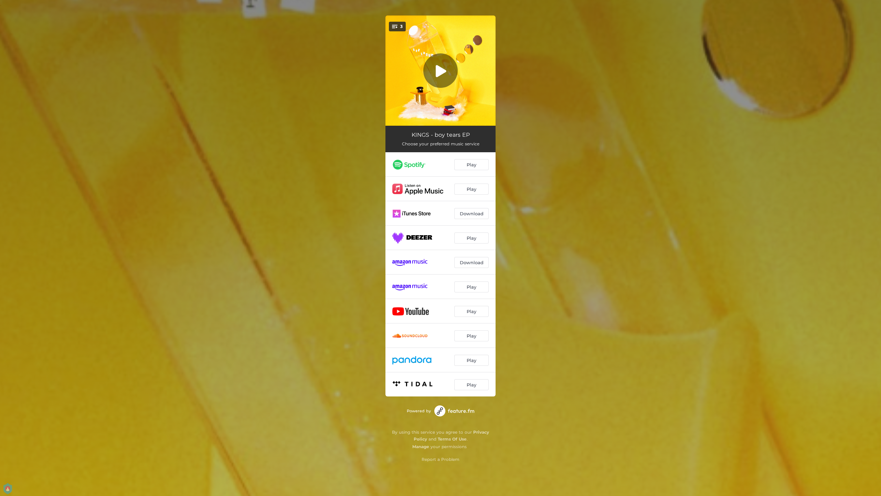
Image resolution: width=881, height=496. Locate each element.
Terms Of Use (452, 439)
